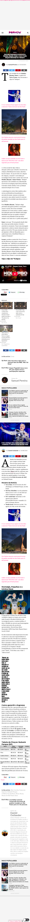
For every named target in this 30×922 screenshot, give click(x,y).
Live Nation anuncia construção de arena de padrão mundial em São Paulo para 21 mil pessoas (13, 139)
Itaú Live (4, 792)
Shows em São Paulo (8, 795)
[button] (26, 919)
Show (17, 793)
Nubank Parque (12, 792)
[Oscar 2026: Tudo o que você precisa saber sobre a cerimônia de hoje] (20, 305)
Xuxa (12, 471)
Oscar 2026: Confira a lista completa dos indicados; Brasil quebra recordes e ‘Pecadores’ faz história (6, 314)
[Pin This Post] (18, 70)
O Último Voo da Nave (8, 793)
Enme (12, 356)
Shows (22, 793)
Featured (22, 790)
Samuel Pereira (12, 64)
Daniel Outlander (13, 450)
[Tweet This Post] (12, 70)
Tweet (2, 779)
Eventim (16, 790)
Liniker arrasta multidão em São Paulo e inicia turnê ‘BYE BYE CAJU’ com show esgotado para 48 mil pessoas (13, 160)
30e (12, 790)
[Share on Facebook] (6, 350)
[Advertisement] (15, 15)
